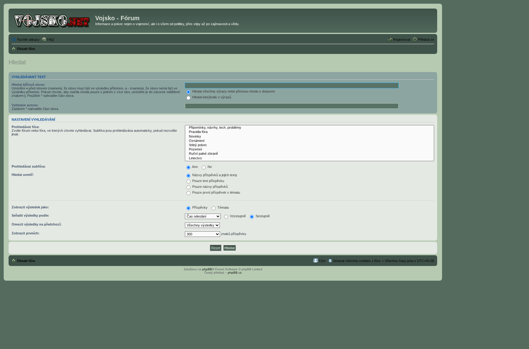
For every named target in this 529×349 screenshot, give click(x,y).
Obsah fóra (26, 261)
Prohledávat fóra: (25, 127)
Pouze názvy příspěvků (209, 186)
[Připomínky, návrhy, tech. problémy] (309, 128)
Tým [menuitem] (322, 261)
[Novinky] (309, 137)
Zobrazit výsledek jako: (30, 207)
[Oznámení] (309, 141)
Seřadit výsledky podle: (30, 215)
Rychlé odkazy (28, 39)
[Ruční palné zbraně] (309, 154)
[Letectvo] (309, 158)
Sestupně (262, 216)
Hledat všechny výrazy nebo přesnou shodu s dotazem (233, 91)
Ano (194, 167)
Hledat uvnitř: (23, 174)
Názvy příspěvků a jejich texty (214, 175)
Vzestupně (237, 216)
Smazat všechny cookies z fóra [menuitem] (356, 261)
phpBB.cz (235, 272)
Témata (222, 207)
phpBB (207, 269)
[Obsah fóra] (52, 20)
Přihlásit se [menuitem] (426, 39)
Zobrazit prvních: (25, 233)
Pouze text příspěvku (207, 181)
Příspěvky (199, 207)
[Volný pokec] (309, 145)
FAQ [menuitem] (50, 39)
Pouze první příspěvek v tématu (215, 192)
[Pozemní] (309, 149)
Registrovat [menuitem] (401, 39)
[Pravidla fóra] (309, 132)
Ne (209, 167)
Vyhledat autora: (25, 105)
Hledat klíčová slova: (28, 84)
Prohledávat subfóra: (29, 166)
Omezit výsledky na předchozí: (37, 224)
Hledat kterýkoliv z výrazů (211, 97)
